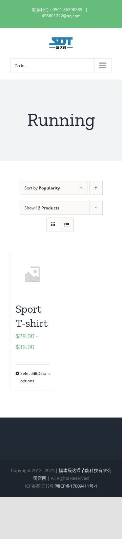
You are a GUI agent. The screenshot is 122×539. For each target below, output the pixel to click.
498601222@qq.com (61, 16)
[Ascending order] (96, 188)
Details (43, 373)
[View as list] (66, 224)
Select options (26, 377)
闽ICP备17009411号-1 (76, 486)
